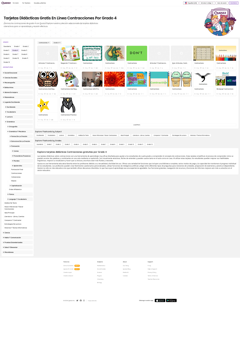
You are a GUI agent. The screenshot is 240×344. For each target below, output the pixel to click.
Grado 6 (6, 54)
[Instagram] (84, 300)
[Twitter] (77, 300)
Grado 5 (24, 50)
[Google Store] (171, 300)
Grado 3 (6, 50)
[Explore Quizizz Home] (6, 3)
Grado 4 (15, 50)
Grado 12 (6, 62)
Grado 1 (17, 46)
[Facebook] (81, 300)
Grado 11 (25, 58)
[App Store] (160, 300)
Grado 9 (6, 58)
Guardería (7, 46)
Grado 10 (15, 58)
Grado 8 (24, 54)
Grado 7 (15, 54)
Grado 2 (25, 46)
